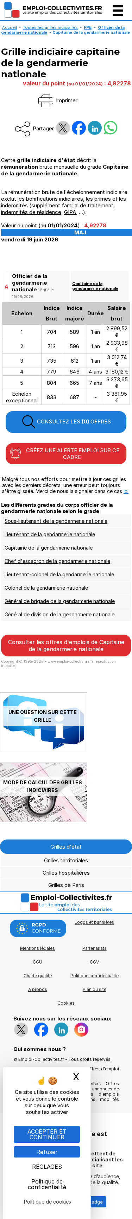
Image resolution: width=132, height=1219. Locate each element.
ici (126, 491)
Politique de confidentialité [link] (47, 1184)
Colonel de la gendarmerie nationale (46, 588)
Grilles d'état (66, 846)
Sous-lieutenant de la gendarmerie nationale (56, 521)
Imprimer (66, 100)
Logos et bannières (94, 922)
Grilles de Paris (66, 885)
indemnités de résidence (31, 212)
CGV (94, 962)
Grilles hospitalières (66, 872)
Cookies (66, 1003)
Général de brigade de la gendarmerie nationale (60, 601)
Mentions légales (37, 948)
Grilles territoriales (66, 860)
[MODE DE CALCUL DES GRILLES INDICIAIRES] (43, 820)
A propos (37, 989)
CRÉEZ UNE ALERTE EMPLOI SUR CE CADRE (72, 453)
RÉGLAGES (47, 1166)
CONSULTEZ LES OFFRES (73, 421)
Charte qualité (38, 975)
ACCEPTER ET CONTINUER (47, 1134)
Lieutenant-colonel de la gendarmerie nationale (59, 574)
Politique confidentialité (94, 975)
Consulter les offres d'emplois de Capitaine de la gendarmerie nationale (66, 645)
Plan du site (94, 989)
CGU (37, 962)
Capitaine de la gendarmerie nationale (95, 286)
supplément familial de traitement (72, 205)
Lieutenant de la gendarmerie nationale (50, 534)
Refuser (47, 1151)
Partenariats (94, 948)
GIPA (70, 212)
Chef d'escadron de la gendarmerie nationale (57, 561)
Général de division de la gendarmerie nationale (59, 614)
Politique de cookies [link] (47, 1202)
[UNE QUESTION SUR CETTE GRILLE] (43, 750)
